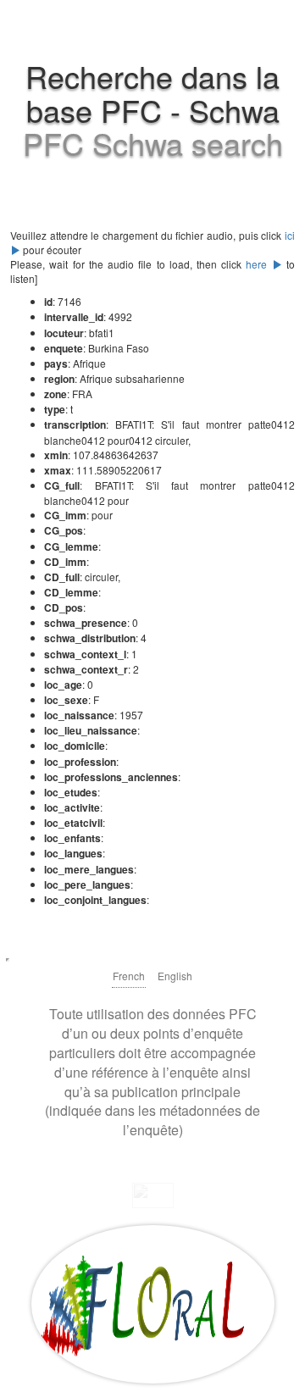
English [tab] (175, 975)
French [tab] (129, 975)
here (258, 264)
